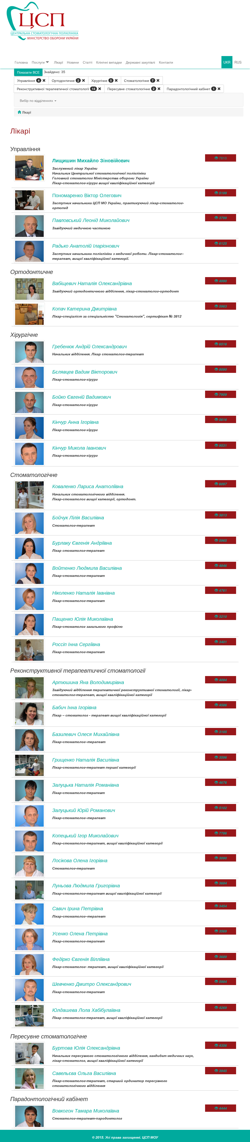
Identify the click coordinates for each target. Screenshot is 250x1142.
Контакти (166, 62)
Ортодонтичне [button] (65, 80)
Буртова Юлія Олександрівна (86, 1047)
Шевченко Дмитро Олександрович (91, 983)
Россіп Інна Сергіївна (76, 644)
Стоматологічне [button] (139, 80)
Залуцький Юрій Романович (83, 809)
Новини (73, 62)
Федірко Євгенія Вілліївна (81, 958)
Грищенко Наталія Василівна (85, 759)
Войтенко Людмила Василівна (87, 567)
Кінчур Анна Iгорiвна (75, 421)
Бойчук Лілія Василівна (78, 517)
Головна (21, 62)
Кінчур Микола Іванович (79, 447)
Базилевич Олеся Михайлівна (85, 733)
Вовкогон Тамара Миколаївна (85, 1110)
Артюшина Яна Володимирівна (88, 682)
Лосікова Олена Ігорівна (79, 860)
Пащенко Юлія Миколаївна (82, 618)
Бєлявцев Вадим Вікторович (84, 371)
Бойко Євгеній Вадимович (81, 396)
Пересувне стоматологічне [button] (131, 88)
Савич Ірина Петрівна (77, 908)
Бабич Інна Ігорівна (74, 707)
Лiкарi (58, 62)
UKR (226, 62)
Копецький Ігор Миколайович (85, 835)
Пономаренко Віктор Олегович (86, 195)
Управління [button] (28, 80)
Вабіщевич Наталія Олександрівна (92, 283)
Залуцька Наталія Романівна (85, 784)
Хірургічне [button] (101, 80)
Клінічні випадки (109, 62)
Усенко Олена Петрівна (80, 933)
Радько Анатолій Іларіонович (85, 245)
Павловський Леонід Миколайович (90, 219)
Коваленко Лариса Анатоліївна (87, 486)
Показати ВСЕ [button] (28, 72)
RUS (237, 62)
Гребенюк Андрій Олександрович (89, 346)
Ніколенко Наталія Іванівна (83, 592)
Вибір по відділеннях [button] (37, 100)
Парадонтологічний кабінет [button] (191, 88)
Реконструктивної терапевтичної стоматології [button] (56, 88)
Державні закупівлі (140, 62)
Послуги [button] (38, 62)
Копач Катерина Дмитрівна (84, 308)
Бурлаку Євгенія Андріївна (82, 542)
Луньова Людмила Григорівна (86, 885)
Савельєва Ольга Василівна (84, 1072)
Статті (87, 62)
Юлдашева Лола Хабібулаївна (86, 1009)
